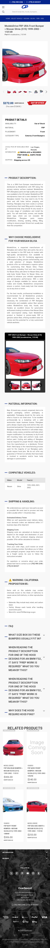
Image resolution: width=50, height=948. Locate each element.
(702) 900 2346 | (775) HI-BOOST (26, 905)
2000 (33, 485)
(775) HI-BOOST (34, 2)
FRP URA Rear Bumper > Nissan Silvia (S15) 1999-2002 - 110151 (13, 770)
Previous (4, 92)
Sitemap (25, 935)
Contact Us (39, 942)
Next (46, 92)
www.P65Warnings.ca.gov (26, 612)
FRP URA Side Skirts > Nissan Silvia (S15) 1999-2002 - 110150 (36, 828)
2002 (29, 488)
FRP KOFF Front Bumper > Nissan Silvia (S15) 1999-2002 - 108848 (13, 830)
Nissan (9, 486)
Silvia (19, 486)
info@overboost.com (10, 939)
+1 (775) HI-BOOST (14, 942)
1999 (29, 485)
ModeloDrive (12, 26)
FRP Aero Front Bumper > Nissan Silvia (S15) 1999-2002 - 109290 (37, 772)
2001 (38, 485)
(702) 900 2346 (17, 2)
